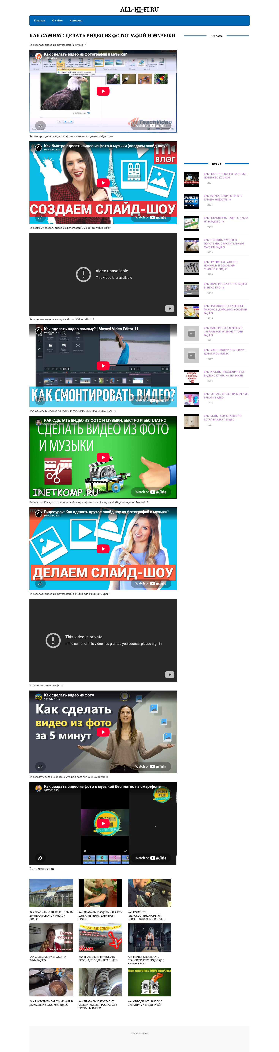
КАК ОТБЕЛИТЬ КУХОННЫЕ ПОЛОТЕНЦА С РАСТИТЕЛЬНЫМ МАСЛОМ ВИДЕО (224, 243)
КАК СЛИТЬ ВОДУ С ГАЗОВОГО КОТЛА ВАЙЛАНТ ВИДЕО (223, 417)
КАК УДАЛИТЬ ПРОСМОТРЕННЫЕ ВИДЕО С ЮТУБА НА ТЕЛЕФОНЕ (224, 373)
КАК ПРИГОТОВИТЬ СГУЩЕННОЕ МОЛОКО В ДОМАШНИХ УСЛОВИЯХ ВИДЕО (225, 309)
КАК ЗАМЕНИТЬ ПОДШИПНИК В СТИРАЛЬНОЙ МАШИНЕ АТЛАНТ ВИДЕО (223, 331)
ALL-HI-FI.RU (139, 9)
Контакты (76, 20)
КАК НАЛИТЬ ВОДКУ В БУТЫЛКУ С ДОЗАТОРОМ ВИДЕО (225, 351)
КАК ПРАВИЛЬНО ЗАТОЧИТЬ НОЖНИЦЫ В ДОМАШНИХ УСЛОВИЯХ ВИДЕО (221, 265)
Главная (39, 20)
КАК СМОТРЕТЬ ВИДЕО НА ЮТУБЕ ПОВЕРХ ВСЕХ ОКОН (225, 175)
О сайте (57, 20)
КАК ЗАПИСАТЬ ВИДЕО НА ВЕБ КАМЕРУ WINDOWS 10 (223, 197)
